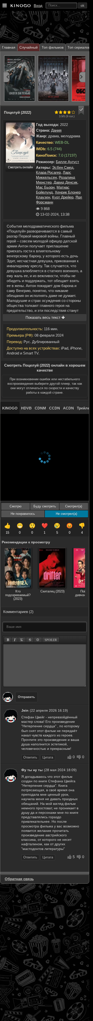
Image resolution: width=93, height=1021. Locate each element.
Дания (56, 130)
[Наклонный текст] (14, 639)
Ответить (30, 757)
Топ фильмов (52, 47)
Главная (8, 47)
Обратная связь (19, 879)
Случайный (28, 47)
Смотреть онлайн (20, 167)
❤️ (44, 528)
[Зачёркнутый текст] (30, 639)
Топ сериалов (78, 47)
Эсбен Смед (62, 167)
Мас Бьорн (45, 187)
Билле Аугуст (67, 162)
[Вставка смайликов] (38, 639)
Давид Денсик (65, 182)
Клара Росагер (48, 172)
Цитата (47, 757)
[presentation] (6, 77)
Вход (38, 5)
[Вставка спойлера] (51, 639)
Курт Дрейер (62, 197)
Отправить (26, 697)
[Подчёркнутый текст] (22, 639)
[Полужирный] (8, 639)
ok (82, 5)
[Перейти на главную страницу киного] (20, 5)
